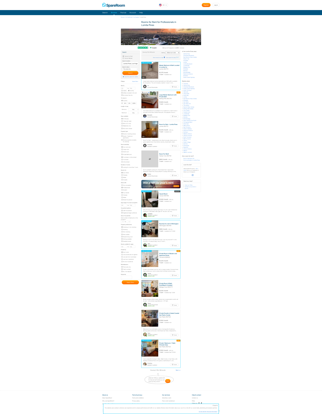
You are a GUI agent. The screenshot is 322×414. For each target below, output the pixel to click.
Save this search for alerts (131, 76)
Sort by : (164, 52)
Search (105, 13)
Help (141, 13)
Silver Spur (186, 123)
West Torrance (187, 138)
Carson (185, 140)
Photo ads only (127, 267)
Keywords (123, 275)
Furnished (125, 159)
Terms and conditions (138, 398)
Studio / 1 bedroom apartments (128, 136)
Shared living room (128, 236)
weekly (125, 90)
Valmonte (185, 92)
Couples (125, 179)
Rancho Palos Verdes (188, 107)
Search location (126, 61)
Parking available (127, 239)
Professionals (126, 187)
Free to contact (127, 269)
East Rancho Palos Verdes (190, 57)
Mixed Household (127, 199)
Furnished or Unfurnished (129, 157)
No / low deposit (127, 271)
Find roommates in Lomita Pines (191, 160)
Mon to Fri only (127, 123)
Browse (114, 13)
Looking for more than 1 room (130, 167)
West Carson (186, 125)
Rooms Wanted (128, 58)
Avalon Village (187, 142)
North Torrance (187, 137)
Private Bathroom (127, 154)
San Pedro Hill (187, 103)
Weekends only (127, 125)
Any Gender (126, 192)
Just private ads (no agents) (130, 254)
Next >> (178, 370)
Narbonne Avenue (188, 74)
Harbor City (186, 59)
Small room (126, 151)
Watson (185, 150)
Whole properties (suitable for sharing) (129, 140)
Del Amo (185, 144)
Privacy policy (136, 401)
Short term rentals (127, 128)
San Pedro (186, 102)
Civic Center (186, 110)
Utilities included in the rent (130, 93)
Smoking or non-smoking (129, 227)
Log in (216, 5)
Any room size (126, 147)
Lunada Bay (186, 65)
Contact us (195, 398)
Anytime (125, 100)
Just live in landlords (128, 259)
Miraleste (185, 69)
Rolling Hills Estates (188, 108)
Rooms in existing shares (129, 134)
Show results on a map (158, 57)
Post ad (123, 13)
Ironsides (185, 60)
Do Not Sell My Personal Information (208, 411)
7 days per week (127, 121)
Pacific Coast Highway (189, 77)
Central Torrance (187, 135)
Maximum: (124, 112)
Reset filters (135, 81)
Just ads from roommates (129, 257)
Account (132, 13)
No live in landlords (128, 261)
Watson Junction (187, 152)
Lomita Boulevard (187, 64)
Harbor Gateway (187, 128)
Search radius (125, 67)
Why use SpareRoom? (108, 401)
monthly (132, 90)
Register (206, 5)
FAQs (193, 401)
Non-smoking (126, 231)
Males (124, 177)
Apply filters (130, 282)
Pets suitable (126, 234)
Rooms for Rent (128, 56)
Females (125, 175)
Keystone (185, 147)
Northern (185, 75)
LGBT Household (127, 210)
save (167, 381)
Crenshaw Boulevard (188, 55)
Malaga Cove (186, 67)
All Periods (126, 118)
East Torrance (186, 127)
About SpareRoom (107, 398)
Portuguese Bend (187, 122)
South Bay (186, 95)
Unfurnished (126, 162)
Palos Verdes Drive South (189, 120)
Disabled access (127, 241)
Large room (126, 149)
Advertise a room (166, 398)
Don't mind (126, 252)
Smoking (125, 229)
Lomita (185, 62)
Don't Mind (126, 172)
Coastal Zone (186, 112)
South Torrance (187, 90)
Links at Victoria (187, 149)
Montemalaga (186, 72)
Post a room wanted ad (168, 401)
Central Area (186, 53)
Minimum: (124, 109)
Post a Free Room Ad (188, 158)
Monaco (185, 70)
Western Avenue (187, 133)
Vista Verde (186, 93)
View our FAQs (188, 185)
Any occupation (127, 185)
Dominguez (186, 145)
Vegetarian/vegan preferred (130, 213)
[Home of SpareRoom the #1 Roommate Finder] (113, 5)
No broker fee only (127, 95)
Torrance (185, 83)
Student (125, 190)
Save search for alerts (171, 57)
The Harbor (186, 105)
